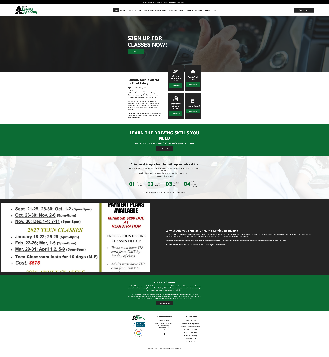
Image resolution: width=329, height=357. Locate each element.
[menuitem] (116, 10)
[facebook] (164, 334)
